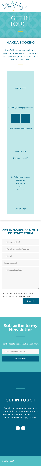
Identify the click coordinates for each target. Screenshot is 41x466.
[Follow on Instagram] (25, 118)
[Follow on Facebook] (15, 118)
